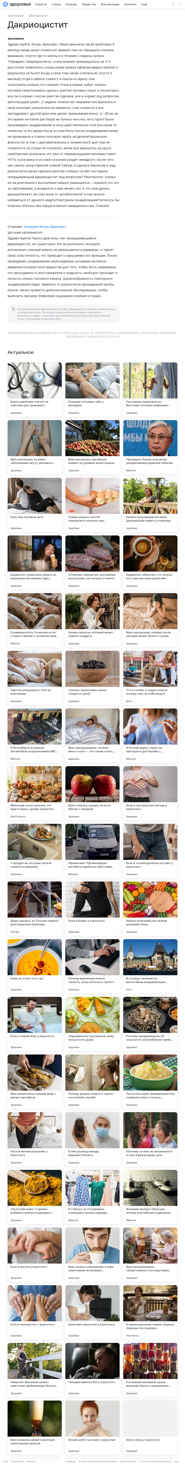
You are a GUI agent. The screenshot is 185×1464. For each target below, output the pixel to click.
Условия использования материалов (98, 1461)
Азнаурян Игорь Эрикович (45, 227)
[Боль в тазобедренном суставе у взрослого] (150, 851)
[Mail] (5, 4)
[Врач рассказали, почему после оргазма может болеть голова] (150, 620)
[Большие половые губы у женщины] (92, 389)
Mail (6, 1461)
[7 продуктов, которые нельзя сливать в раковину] (35, 851)
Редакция (70, 1461)
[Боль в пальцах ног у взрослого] (35, 1312)
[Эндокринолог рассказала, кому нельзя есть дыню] (92, 1024)
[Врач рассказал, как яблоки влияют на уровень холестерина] (92, 447)
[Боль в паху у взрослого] (150, 1428)
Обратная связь (128, 1461)
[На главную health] (19, 4)
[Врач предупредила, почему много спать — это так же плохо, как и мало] (92, 735)
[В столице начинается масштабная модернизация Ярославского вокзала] (150, 966)
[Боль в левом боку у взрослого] (35, 1024)
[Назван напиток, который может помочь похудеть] (92, 620)
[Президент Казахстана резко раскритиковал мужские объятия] (150, 447)
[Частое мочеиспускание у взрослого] (35, 1139)
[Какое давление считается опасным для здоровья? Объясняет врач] (35, 389)
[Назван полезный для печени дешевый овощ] (150, 908)
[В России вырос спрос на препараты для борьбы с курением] (150, 735)
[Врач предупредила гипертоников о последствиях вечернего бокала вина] (150, 1255)
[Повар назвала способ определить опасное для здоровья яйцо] (92, 505)
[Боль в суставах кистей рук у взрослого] (150, 793)
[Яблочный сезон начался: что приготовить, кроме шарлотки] (35, 793)
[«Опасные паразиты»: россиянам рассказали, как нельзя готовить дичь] (92, 562)
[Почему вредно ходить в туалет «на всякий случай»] (92, 1082)
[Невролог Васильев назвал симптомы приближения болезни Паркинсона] (35, 1370)
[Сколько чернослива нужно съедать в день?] (92, 678)
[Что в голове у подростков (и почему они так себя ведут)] (150, 678)
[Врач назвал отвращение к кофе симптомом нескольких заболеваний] (92, 1255)
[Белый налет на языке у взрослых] (92, 1428)
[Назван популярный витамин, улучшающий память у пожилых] (150, 505)
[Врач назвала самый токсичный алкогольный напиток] (35, 1428)
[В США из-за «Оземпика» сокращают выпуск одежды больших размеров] (92, 1197)
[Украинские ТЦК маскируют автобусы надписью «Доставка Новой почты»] (92, 851)
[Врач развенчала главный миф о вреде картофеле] (35, 1082)
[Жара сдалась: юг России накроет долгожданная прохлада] (35, 908)
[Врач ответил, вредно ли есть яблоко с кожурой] (92, 793)
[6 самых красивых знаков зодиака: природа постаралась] (150, 1312)
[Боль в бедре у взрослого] (92, 908)
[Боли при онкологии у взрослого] (92, 1312)
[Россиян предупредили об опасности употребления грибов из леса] (150, 1024)
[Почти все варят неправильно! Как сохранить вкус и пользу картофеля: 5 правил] (150, 1082)
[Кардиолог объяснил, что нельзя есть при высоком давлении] (150, 562)
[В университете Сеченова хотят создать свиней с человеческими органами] (35, 620)
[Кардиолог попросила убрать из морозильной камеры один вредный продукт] (35, 562)
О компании (17, 1461)
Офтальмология (38, 15)
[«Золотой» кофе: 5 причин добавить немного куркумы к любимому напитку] (35, 1197)
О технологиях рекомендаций (155, 1461)
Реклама (30, 1461)
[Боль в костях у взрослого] (35, 1255)
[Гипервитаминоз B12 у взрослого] (92, 1370)
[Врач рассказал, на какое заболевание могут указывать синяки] (35, 447)
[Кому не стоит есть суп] (35, 966)
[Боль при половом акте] (35, 505)
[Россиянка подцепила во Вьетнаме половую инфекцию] (150, 389)
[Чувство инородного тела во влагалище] (35, 678)
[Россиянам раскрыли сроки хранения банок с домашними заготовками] (150, 1370)
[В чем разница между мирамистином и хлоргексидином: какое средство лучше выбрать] (92, 1139)
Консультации (15, 15)
